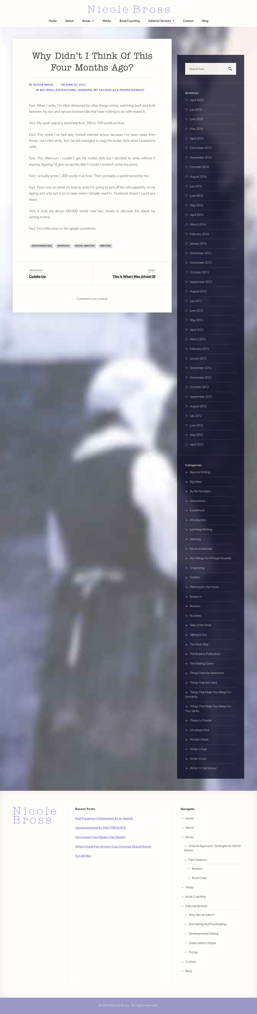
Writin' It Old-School (203, 768)
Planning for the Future (204, 587)
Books (86, 21)
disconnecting (42, 245)
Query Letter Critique (202, 943)
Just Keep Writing (201, 529)
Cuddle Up (37, 276)
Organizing (197, 568)
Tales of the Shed (200, 625)
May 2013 (196, 320)
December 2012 (200, 368)
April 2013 (196, 330)
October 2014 (199, 167)
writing (105, 245)
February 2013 (199, 349)
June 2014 (196, 196)
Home (53, 21)
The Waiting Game (202, 663)
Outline (195, 577)
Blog (205, 21)
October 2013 (199, 272)
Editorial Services (159, 21)
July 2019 (196, 110)
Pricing (193, 952)
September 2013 (201, 282)
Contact (188, 21)
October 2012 (199, 387)
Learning (85, 89)
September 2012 (201, 396)
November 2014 (201, 157)
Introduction (198, 520)
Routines (195, 616)
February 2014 (199, 234)
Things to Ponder (201, 720)
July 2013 (196, 301)
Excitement (197, 510)
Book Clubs (199, 878)
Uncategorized (199, 730)
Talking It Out (198, 635)
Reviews (197, 869)
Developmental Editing (203, 933)
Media (107, 21)
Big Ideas (47, 89)
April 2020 (197, 100)
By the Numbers (200, 491)
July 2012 (196, 416)
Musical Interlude (201, 549)
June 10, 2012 (76, 84)
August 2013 (198, 291)
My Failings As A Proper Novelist (119, 89)
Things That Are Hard (203, 682)
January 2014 (198, 243)
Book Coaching (130, 21)
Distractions (66, 89)
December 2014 (200, 148)
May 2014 (196, 205)
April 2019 (196, 138)
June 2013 (196, 310)
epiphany (64, 245)
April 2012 (196, 444)
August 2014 (198, 176)
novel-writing (85, 245)
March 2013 (198, 339)
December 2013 (200, 253)
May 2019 (196, 129)
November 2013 (201, 262)
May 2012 (196, 435)
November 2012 (201, 377)
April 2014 (196, 215)
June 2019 (196, 119)
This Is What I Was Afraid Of (134, 276)
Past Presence (197, 860)
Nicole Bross (43, 84)
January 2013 (198, 358)
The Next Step (199, 644)
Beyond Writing (200, 472)
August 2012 (198, 406)
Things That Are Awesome (207, 673)
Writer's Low (198, 759)
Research (196, 596)
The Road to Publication (205, 654)
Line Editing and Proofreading (207, 924)
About (69, 21)
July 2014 (196, 186)
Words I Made (199, 739)
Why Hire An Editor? (202, 915)
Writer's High (198, 749)
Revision (195, 606)
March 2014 (198, 224)
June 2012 (196, 425)
